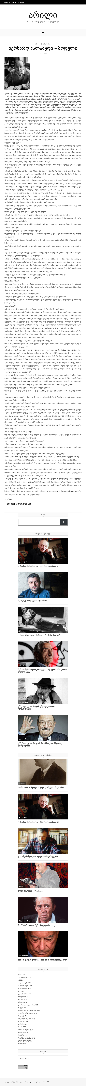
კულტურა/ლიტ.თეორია (26, 1005)
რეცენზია (21, 1035)
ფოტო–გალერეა (24, 1041)
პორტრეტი (22, 1024)
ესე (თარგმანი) (23, 994)
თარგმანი (21, 997)
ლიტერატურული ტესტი (26, 1013)
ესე (19, 991)
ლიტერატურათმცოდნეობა (27, 1010)
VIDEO (20, 980)
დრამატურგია (23, 988)
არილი (43, 14)
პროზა (20, 1027)
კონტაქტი (21, 2)
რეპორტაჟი (22, 1032)
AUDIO (20, 974)
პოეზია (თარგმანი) (24, 1019)
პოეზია (20, 1016)
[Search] (64, 522)
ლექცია (20, 1008)
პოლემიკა (21, 1021)
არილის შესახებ (10, 2)
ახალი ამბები (23, 983)
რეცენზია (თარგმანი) (25, 1038)
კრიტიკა (21, 1002)
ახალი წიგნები (23, 986)
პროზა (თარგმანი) (43, 44)
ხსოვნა (20, 1043)
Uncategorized (23, 977)
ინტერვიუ (21, 999)
